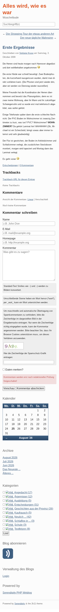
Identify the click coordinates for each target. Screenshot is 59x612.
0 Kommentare (27, 165)
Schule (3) (20, 524)
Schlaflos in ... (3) (24, 520)
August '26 (25, 437)
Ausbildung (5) (22, 500)
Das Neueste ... (11, 469)
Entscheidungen (10, 165)
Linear (30, 199)
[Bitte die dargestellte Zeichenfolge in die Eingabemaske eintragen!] (14, 345)
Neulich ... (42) (22, 516)
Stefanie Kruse (26, 53)
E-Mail (6, 229)
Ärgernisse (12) (23, 496)
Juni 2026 (8, 465)
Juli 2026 (8, 461)
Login (6, 576)
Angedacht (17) (23, 492)
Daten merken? (14, 369)
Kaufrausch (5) (22, 512)
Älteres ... (8, 473)
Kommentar (9, 248)
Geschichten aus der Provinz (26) (33, 508)
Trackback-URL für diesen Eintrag (19, 179)
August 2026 (10, 457)
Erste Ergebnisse (19, 47)
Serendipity (19, 603)
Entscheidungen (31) (26, 504)
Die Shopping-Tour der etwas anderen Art (30, 33)
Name (6, 219)
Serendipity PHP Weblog (17, 592)
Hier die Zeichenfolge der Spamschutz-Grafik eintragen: (25, 355)
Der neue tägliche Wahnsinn (36, 37)
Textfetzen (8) (22, 528)
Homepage (9, 238)
